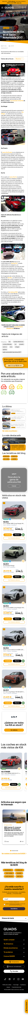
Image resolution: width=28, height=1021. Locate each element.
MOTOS (19, 876)
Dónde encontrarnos (11, 948)
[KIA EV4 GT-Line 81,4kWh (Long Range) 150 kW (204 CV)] (14, 594)
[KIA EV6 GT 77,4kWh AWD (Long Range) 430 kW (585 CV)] (14, 510)
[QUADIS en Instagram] (18, 979)
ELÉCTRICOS (9, 876)
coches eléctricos (18, 341)
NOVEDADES (6, 456)
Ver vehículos (14, 730)
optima (5, 349)
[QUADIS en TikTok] (5, 979)
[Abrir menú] (2, 8)
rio (15, 344)
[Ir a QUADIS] (11, 7)
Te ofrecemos (8, 944)
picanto (21, 344)
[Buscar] (26, 7)
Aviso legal (15, 984)
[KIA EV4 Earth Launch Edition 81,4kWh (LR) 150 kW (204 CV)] (14, 637)
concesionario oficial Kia (16, 100)
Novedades (6, 27)
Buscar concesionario (15, 966)
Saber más (19, 2)
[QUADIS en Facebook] (14, 979)
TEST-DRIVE (6, 459)
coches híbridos (7, 344)
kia (9, 341)
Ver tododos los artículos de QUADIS (13, 853)
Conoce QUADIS (9, 956)
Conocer (14, 486)
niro (11, 347)
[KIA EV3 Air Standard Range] (14, 552)
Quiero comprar (9, 939)
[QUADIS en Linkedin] (9, 979)
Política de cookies (7, 984)
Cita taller (15, 971)
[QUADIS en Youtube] (23, 979)
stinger (17, 347)
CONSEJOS (14, 456)
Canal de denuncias (16, 987)
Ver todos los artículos (9, 431)
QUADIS (14, 459)
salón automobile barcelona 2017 (12, 352)
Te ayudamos (8, 952)
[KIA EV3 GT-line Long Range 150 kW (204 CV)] (14, 679)
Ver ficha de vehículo (14, 538)
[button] (10, 850)
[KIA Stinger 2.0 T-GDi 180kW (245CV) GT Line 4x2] (11, 761)
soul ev (5, 347)
